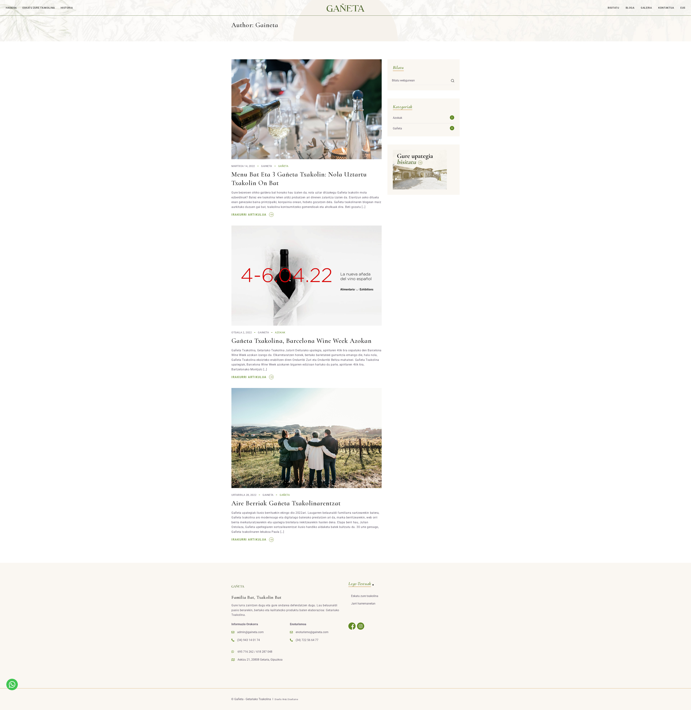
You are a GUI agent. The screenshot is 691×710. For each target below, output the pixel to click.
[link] (12, 684)
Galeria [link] (646, 7)
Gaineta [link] (266, 166)
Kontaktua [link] (666, 7)
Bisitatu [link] (613, 7)
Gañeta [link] (283, 166)
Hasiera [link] (11, 7)
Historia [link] (67, 7)
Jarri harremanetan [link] (363, 603)
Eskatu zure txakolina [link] (38, 7)
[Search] (452, 80)
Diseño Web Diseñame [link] (286, 699)
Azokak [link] (280, 332)
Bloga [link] (630, 7)
